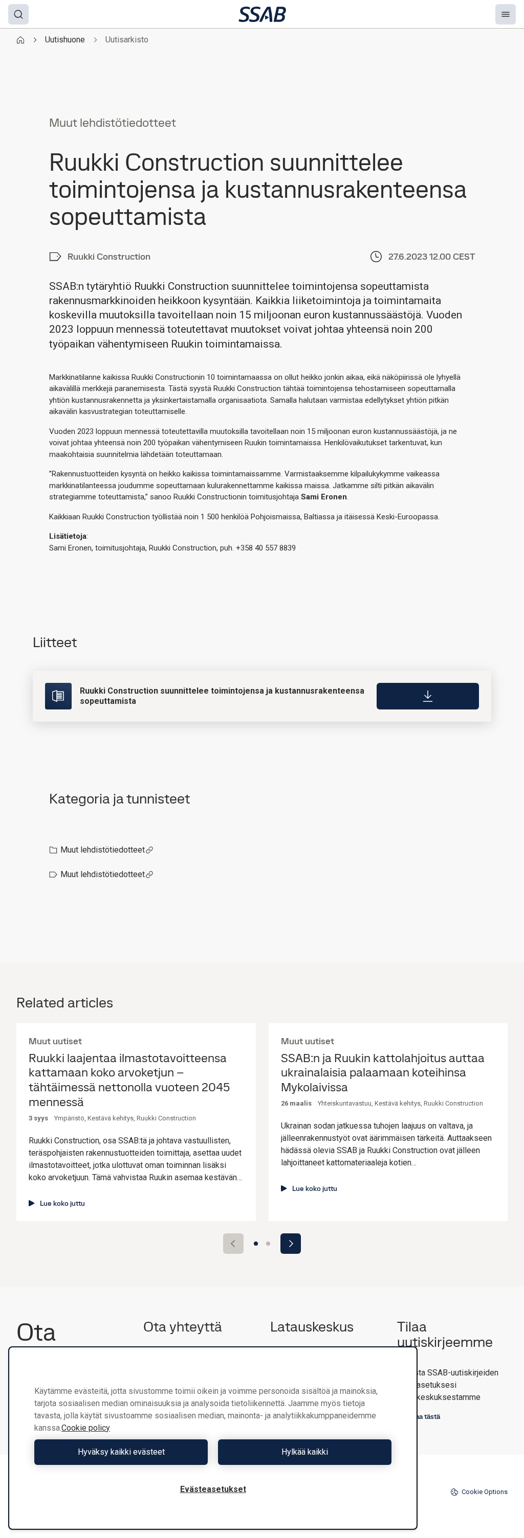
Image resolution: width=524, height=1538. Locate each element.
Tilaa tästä (424, 1416)
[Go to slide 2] (268, 1243)
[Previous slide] (233, 1243)
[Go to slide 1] (256, 1243)
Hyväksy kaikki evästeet (121, 1452)
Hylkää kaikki (304, 1452)
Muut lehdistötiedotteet (102, 850)
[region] (213, 1438)
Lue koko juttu (62, 1203)
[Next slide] (290, 1243)
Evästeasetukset (213, 1489)
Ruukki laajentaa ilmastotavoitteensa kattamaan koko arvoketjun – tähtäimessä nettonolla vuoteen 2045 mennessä (129, 1080)
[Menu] (505, 14)
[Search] (18, 14)
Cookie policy (85, 1428)
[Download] (428, 696)
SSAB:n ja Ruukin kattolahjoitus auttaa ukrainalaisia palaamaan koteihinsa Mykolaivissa (383, 1073)
